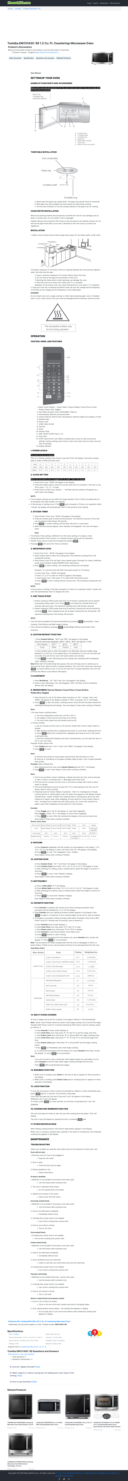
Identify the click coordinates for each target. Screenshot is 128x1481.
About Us (82, 1473)
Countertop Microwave (29, 1347)
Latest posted (67, 1476)
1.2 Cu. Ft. (42, 1347)
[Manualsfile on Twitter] (64, 1479)
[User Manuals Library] (19, 3)
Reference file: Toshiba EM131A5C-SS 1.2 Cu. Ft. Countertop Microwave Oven (39, 1321)
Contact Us (108, 1473)
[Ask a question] (95, 1333)
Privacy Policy (62, 1473)
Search (96, 3)
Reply (37, 1367)
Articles (98, 1473)
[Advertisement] (64, 27)
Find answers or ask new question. (21, 1354)
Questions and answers (45, 58)
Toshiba (18, 9)
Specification (29, 58)
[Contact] (69, 1479)
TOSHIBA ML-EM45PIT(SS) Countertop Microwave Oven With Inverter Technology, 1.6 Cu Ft (20, 1464)
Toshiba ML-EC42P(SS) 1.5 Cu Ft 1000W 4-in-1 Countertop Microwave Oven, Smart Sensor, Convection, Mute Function (107, 1424)
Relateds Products (64, 58)
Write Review (115, 3)
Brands (91, 1473)
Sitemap (72, 1473)
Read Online (39, 52)
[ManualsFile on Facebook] (59, 1479)
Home (89, 3)
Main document (15, 58)
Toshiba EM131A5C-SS (31, 9)
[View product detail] (20, 1406)
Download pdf (51, 52)
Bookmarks (104, 3)
